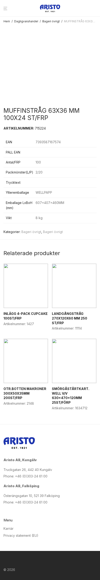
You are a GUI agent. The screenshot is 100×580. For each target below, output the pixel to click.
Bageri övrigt (51, 21)
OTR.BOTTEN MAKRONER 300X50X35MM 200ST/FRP (24, 393)
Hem (6, 21)
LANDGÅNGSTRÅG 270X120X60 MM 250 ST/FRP (69, 318)
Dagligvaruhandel (26, 21)
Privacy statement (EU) (20, 535)
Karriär (8, 528)
